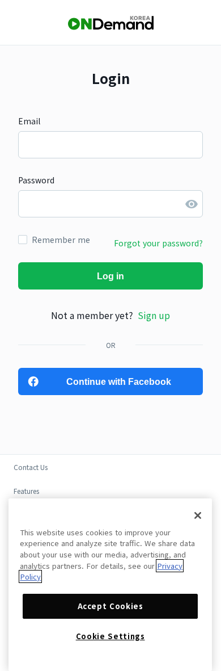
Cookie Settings (110, 636)
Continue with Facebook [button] (118, 382)
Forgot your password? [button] (158, 243)
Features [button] (26, 491)
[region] (110, 584)
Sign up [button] (154, 315)
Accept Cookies (110, 606)
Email (29, 121)
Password (36, 180)
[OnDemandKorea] (110, 23)
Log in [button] (110, 276)
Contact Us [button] (31, 467)
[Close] (197, 515)
